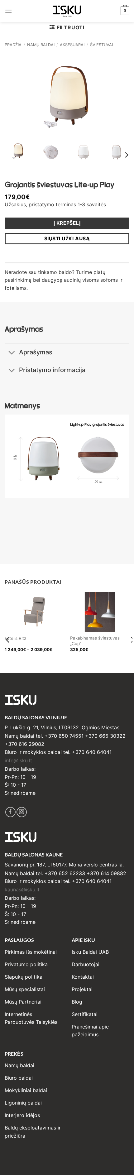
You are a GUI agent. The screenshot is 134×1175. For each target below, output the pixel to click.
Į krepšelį (67, 223)
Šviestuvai (101, 44)
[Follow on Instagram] (22, 812)
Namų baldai (41, 44)
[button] (8, 10)
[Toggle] (12, 353)
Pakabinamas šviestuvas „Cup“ (95, 640)
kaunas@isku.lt (22, 889)
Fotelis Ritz (15, 638)
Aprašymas (35, 352)
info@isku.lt (18, 760)
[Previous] (15, 95)
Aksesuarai (72, 44)
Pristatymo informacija (52, 370)
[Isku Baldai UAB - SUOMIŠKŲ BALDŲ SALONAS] (67, 10)
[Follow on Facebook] (10, 812)
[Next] (119, 95)
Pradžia (13, 44)
